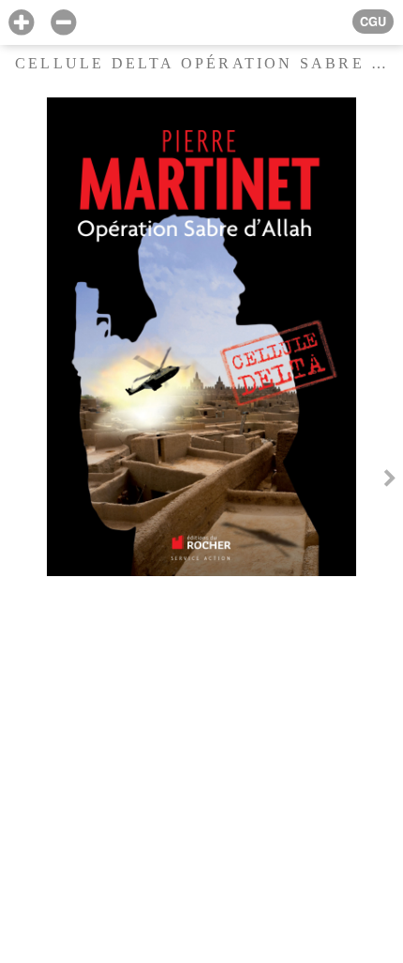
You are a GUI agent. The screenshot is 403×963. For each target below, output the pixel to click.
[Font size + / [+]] (21, 23)
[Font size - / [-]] (63, 23)
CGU (373, 21)
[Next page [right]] (390, 481)
